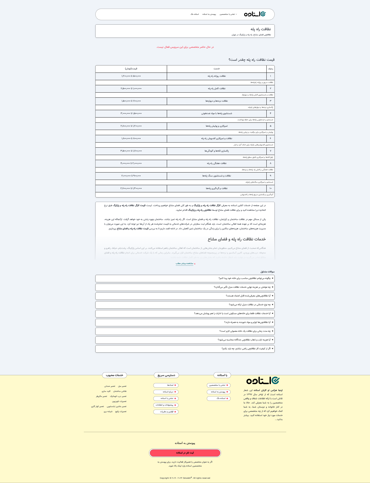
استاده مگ (195, 14)
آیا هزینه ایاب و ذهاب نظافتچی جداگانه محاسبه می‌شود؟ (244, 340)
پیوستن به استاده (209, 14)
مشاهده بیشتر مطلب (184, 263)
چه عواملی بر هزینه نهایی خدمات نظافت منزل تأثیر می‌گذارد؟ (242, 287)
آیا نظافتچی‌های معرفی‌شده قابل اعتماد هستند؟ (248, 296)
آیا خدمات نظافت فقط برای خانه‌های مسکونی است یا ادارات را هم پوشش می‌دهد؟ (232, 313)
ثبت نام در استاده (185, 453)
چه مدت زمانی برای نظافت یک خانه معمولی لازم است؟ (245, 331)
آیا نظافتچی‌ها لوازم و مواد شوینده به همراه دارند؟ (247, 322)
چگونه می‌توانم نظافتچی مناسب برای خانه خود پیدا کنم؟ (245, 278)
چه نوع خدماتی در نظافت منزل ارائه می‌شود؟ (250, 305)
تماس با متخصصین (227, 14)
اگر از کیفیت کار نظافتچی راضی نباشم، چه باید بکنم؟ (246, 349)
